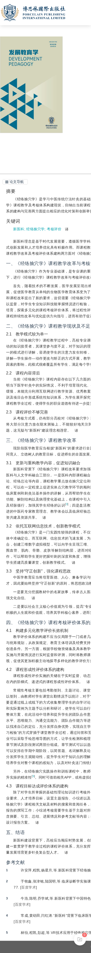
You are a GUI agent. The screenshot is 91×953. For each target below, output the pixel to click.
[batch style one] (79, 939)
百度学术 (28, 887)
